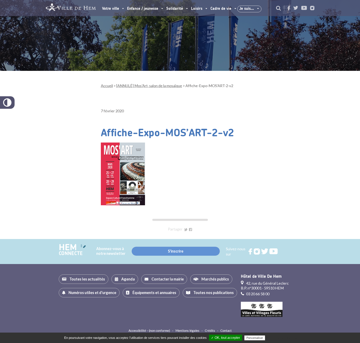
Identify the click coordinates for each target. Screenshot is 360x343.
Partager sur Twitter (185, 229)
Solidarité (174, 9)
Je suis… (246, 9)
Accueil (107, 85)
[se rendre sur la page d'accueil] (71, 8)
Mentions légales (187, 330)
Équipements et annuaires (154, 292)
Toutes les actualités (87, 279)
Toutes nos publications (213, 292)
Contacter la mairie (167, 279)
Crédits (210, 330)
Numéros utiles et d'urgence (92, 292)
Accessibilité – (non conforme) (149, 330)
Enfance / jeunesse (142, 9)
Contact (226, 330)
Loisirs (196, 9)
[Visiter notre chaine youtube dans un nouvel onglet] (304, 8)
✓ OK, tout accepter (225, 337)
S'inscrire (175, 251)
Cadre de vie (220, 9)
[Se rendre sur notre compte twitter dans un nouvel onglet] (295, 8)
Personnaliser (254, 337)
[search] (278, 8)
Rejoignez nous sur (251, 251)
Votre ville (110, 9)
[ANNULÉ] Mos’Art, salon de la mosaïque (149, 85)
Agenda (128, 279)
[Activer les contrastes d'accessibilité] (7, 102)
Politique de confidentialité (283, 337)
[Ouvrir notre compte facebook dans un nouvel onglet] (289, 8)
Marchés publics (215, 279)
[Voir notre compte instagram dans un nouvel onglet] (312, 8)
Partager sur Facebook (190, 229)
